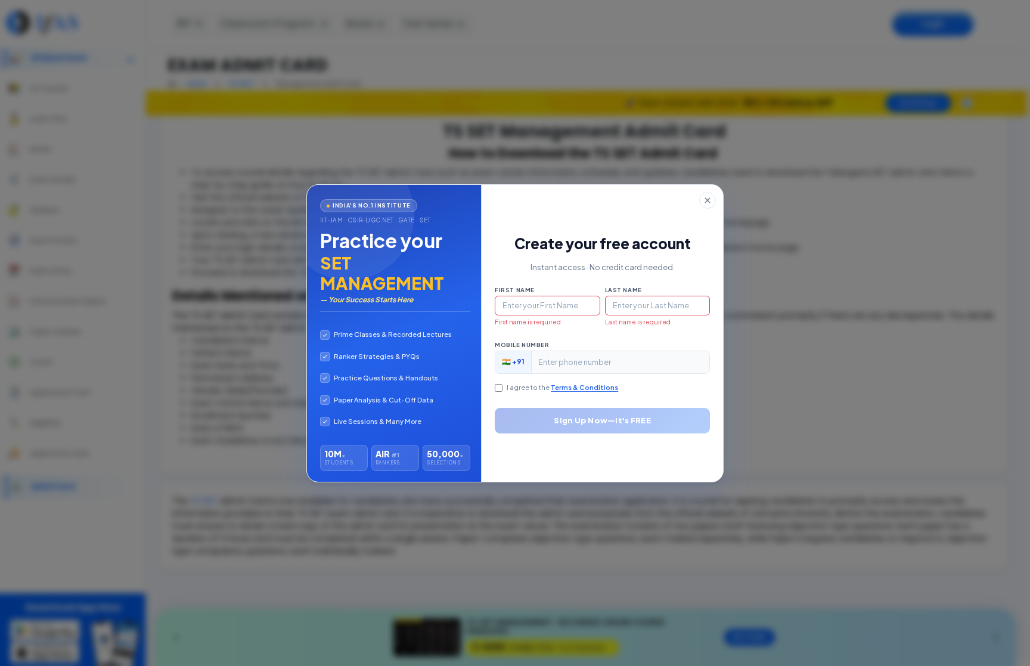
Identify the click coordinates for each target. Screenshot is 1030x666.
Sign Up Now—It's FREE (602, 420)
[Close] (707, 200)
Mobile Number (522, 344)
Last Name (623, 289)
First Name (515, 289)
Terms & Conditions (584, 387)
